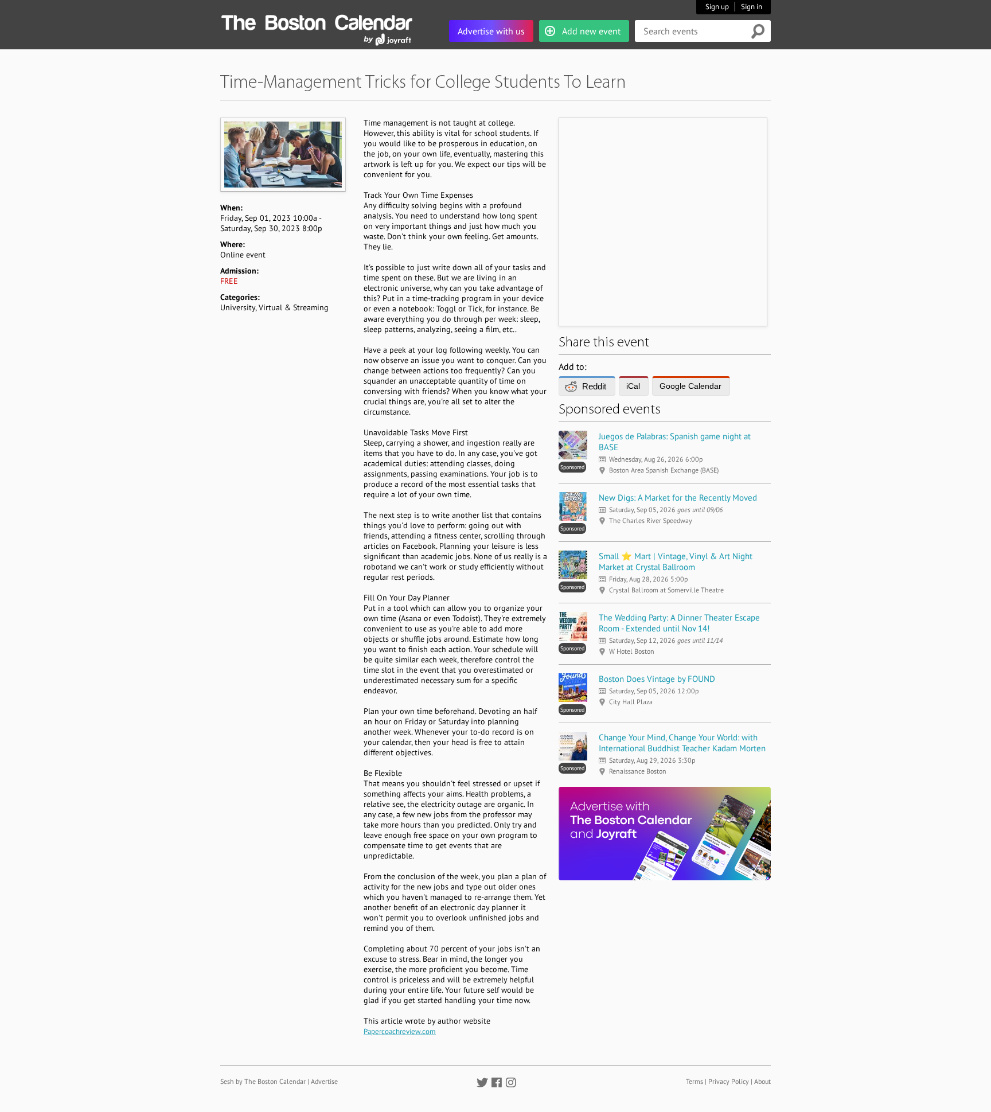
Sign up (717, 6)
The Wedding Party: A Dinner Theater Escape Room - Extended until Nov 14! (679, 623)
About (762, 1081)
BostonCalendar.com (316, 20)
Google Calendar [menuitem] (690, 386)
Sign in (751, 6)
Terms (694, 1081)
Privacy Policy (728, 1081)
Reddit (594, 386)
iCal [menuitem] (633, 386)
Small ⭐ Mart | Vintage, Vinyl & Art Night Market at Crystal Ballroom (675, 561)
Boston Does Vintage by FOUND (657, 678)
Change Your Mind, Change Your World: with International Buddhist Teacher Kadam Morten (682, 743)
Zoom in (282, 154)
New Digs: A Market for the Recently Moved (678, 497)
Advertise (324, 1081)
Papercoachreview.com (400, 1031)
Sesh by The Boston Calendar (263, 1081)
